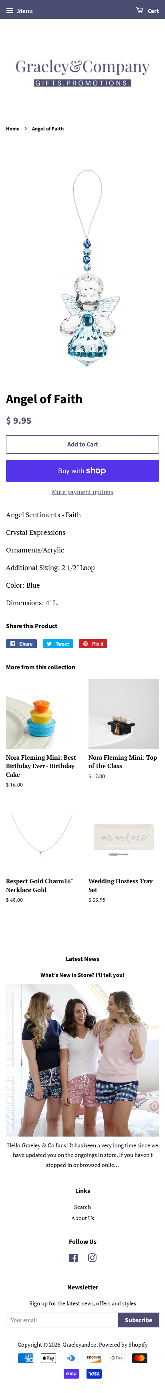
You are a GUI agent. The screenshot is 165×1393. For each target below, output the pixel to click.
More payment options (82, 492)
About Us (82, 1218)
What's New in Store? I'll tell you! (82, 975)
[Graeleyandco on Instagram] (92, 1259)
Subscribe (138, 1320)
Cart (153, 11)
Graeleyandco (79, 1344)
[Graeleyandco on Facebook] (73, 1259)
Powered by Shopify (123, 1344)
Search (82, 1207)
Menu (24, 10)
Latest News (82, 959)
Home (13, 128)
